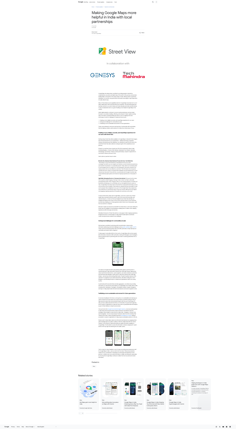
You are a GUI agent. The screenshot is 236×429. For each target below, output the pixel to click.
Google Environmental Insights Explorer (116, 309)
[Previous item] (79, 413)
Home (93, 6)
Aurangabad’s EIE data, (126, 315)
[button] (142, 32)
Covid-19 (134, 227)
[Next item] (82, 413)
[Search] (152, 1)
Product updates (100, 2)
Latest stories (92, 2)
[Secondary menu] (156, 1)
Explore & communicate (109, 6)
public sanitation (126, 227)
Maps (94, 366)
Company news (109, 2)
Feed (115, 2)
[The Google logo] (6, 427)
